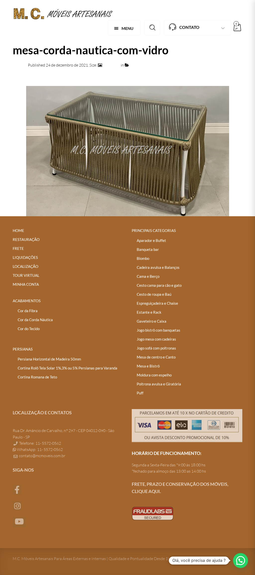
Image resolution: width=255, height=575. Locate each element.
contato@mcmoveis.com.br (42, 455)
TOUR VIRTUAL (26, 275)
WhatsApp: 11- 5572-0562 (39, 449)
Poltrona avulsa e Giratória (159, 384)
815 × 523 (111, 65)
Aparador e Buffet (151, 240)
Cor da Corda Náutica (35, 319)
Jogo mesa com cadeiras (156, 339)
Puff (140, 393)
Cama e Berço (148, 276)
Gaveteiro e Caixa (151, 321)
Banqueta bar (148, 249)
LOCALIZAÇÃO (25, 266)
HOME (18, 230)
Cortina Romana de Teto (37, 377)
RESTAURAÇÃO (26, 239)
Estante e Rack (149, 312)
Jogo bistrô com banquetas (158, 330)
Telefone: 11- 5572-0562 (39, 443)
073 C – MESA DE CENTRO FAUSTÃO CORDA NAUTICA (178, 65)
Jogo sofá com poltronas (156, 348)
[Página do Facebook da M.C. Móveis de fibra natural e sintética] (17, 489)
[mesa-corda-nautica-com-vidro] (127, 150)
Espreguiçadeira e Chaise (157, 303)
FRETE (18, 248)
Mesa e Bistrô (148, 366)
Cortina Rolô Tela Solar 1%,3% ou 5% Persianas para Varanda (67, 368)
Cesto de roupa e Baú (154, 294)
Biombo (143, 258)
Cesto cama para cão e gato (159, 285)
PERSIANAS (23, 349)
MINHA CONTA (26, 284)
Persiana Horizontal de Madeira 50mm (49, 359)
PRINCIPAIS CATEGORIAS (154, 230)
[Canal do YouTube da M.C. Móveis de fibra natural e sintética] (19, 521)
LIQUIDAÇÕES (25, 257)
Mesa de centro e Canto (156, 357)
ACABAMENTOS (27, 300)
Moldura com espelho (154, 375)
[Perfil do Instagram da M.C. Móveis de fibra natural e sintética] (17, 505)
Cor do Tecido (29, 328)
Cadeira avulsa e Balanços (158, 267)
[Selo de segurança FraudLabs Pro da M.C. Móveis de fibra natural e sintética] (153, 512)
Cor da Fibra (28, 310)
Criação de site (144, 529)
